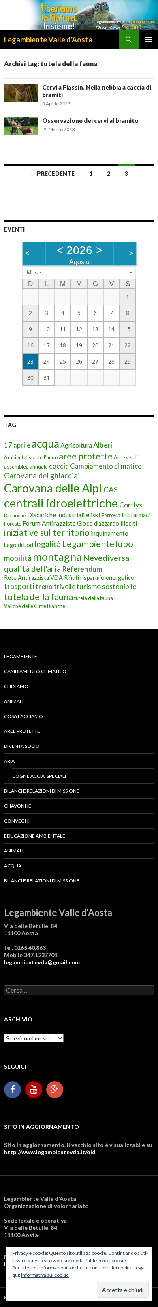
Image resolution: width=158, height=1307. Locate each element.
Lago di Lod (18, 544)
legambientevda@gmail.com (42, 962)
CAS (110, 489)
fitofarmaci (136, 514)
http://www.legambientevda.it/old (50, 1152)
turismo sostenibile (107, 586)
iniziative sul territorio (47, 532)
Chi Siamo (16, 686)
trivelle (64, 586)
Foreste (12, 523)
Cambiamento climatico (106, 466)
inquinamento (109, 533)
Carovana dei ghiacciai (42, 475)
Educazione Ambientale (34, 836)
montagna (57, 556)
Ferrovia (110, 515)
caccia (59, 466)
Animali (13, 701)
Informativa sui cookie (45, 1275)
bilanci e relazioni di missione (41, 791)
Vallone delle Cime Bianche (34, 606)
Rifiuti (71, 577)
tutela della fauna (38, 596)
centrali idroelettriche (61, 503)
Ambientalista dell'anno (31, 457)
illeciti (128, 523)
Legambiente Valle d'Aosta (48, 39)
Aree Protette (22, 731)
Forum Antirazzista (49, 523)
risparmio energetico (107, 577)
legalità (47, 544)
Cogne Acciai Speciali (39, 776)
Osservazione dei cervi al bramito (90, 120)
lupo (124, 543)
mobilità (18, 558)
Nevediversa (106, 557)
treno (44, 586)
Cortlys (130, 505)
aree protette (86, 456)
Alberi (102, 445)
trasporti (19, 586)
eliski (93, 514)
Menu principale (148, 39)
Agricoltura (76, 445)
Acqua (12, 866)
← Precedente (52, 173)
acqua (45, 443)
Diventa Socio (22, 746)
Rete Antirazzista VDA (33, 577)
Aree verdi (126, 457)
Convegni (17, 821)
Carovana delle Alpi (53, 488)
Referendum (82, 569)
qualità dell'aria (32, 568)
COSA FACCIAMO (23, 716)
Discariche (15, 515)
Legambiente (88, 543)
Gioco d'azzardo (98, 523)
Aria (9, 761)
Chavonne (17, 806)
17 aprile (17, 445)
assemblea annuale (26, 466)
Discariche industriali (56, 514)
